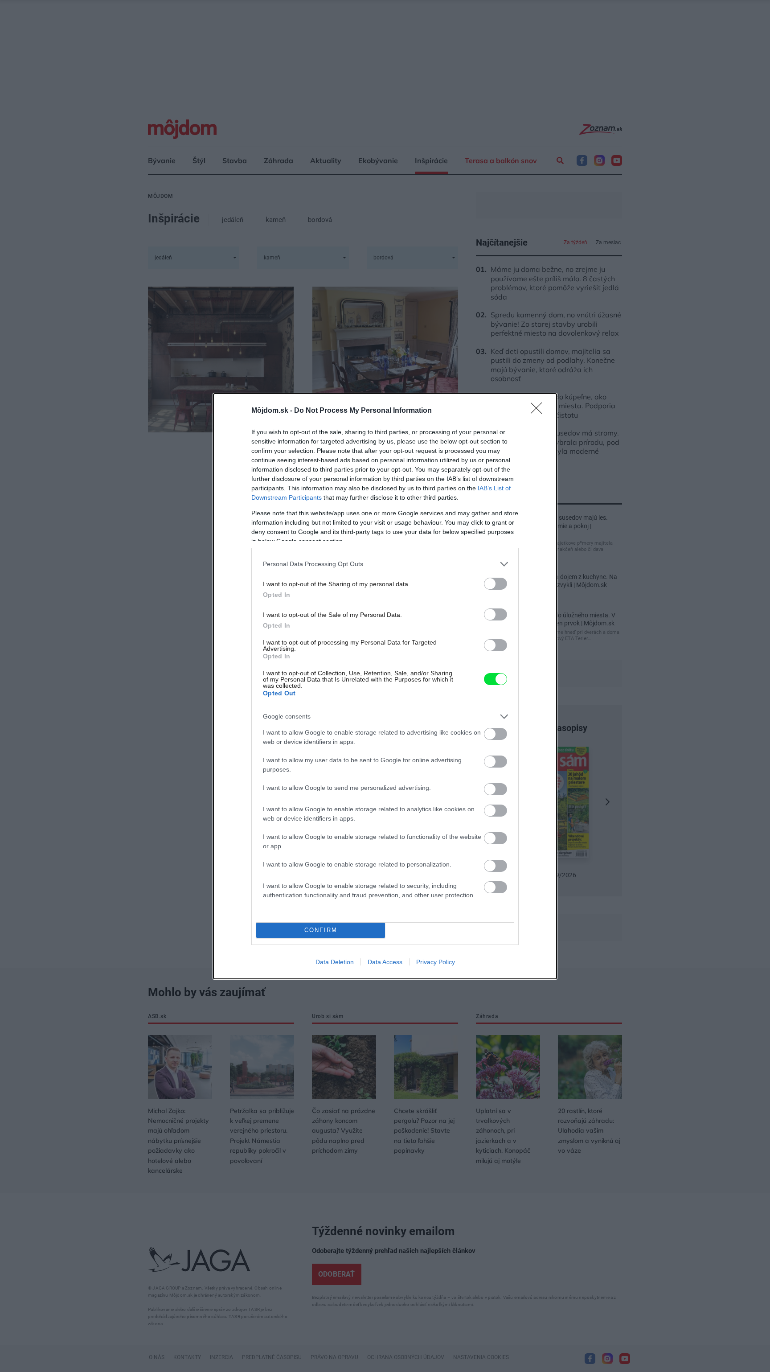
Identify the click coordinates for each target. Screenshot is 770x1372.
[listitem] (385, 564)
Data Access (385, 961)
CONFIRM (320, 930)
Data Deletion (334, 961)
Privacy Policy (435, 961)
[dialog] (385, 686)
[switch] (495, 584)
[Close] (539, 411)
